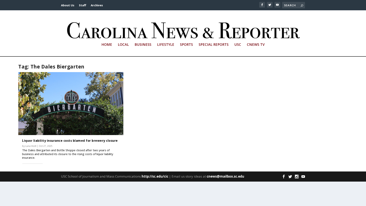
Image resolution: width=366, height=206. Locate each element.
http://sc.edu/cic (155, 176)
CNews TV (256, 45)
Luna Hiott (30, 146)
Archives (97, 5)
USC (237, 45)
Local (123, 45)
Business (143, 45)
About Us (67, 5)
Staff (82, 5)
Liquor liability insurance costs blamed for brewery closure (70, 140)
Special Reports (214, 45)
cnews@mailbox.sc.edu (225, 176)
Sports (186, 45)
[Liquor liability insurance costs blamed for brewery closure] (70, 103)
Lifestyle (165, 45)
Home (106, 45)
